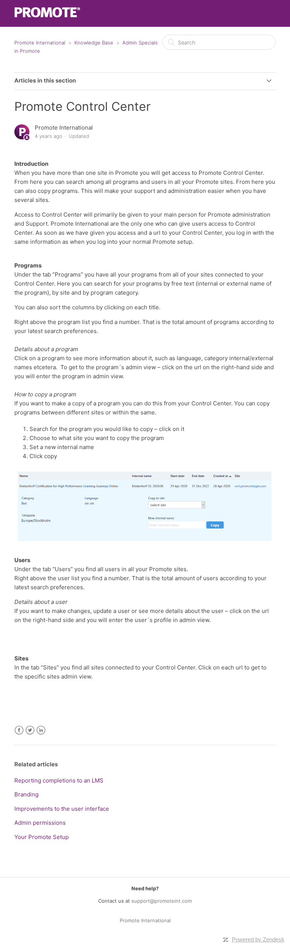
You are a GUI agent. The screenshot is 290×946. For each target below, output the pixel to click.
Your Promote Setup (41, 837)
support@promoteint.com (161, 901)
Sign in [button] (259, 13)
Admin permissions (40, 822)
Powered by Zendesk (258, 939)
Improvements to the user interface (61, 808)
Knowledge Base (93, 43)
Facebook (19, 730)
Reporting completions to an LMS (58, 780)
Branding (26, 794)
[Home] (47, 15)
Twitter (30, 730)
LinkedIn (41, 730)
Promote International (39, 43)
